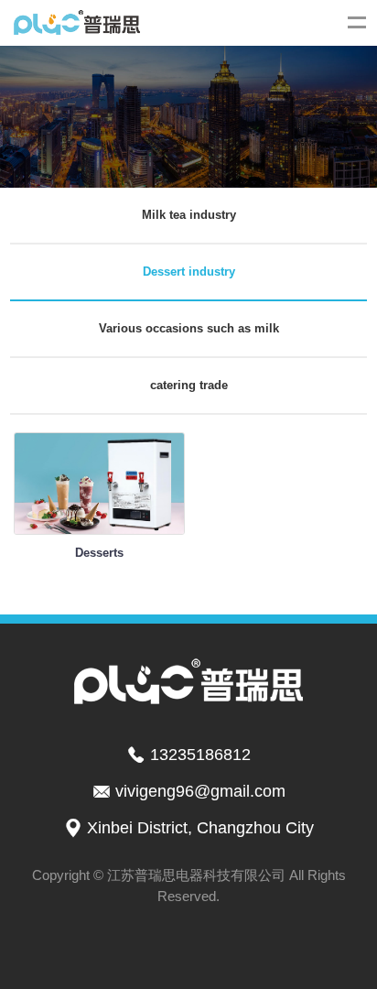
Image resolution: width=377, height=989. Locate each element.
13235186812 (200, 754)
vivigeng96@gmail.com (200, 791)
